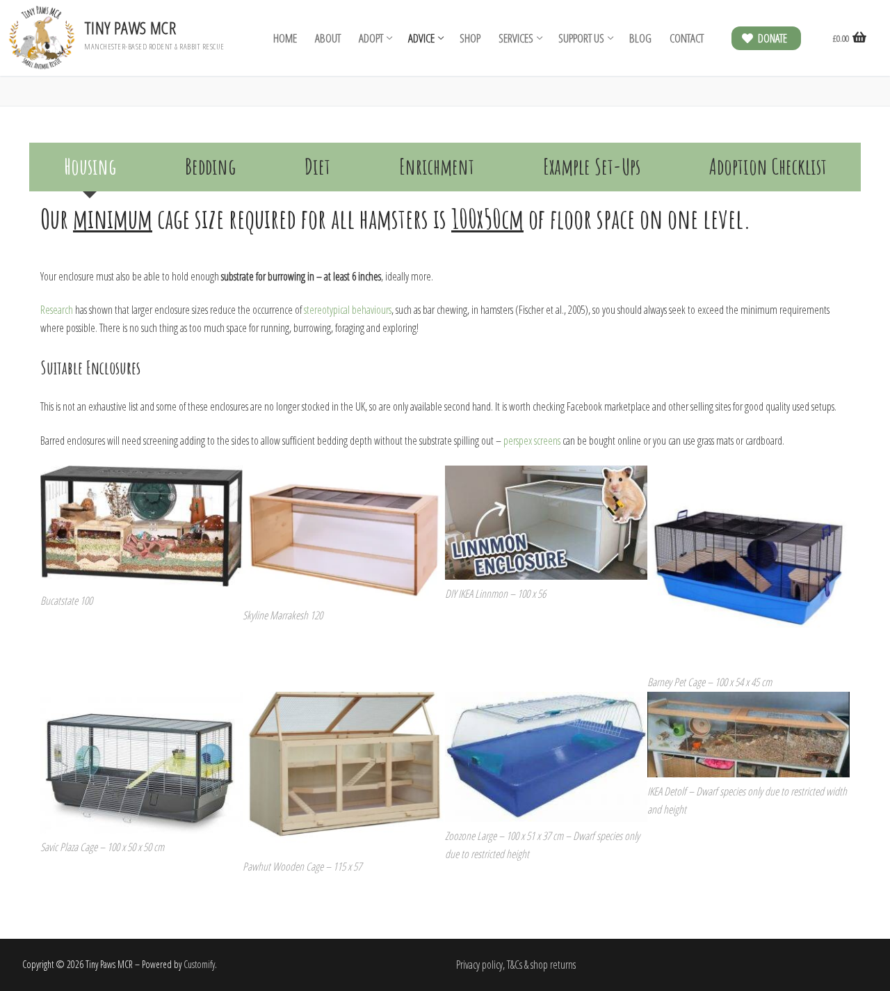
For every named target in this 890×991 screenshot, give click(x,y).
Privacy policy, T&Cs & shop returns (516, 964)
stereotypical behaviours (347, 309)
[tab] (89, 167)
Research (56, 309)
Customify (199, 964)
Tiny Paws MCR (130, 27)
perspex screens (531, 440)
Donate (771, 38)
